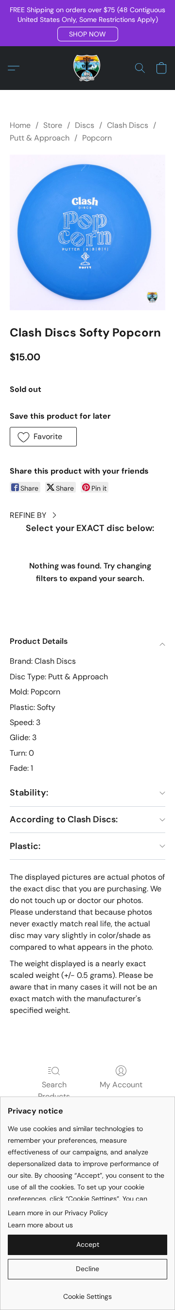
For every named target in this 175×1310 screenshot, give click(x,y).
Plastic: (25, 846)
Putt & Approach (40, 138)
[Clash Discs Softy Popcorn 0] (87, 232)
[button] (87, 34)
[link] (87, 1292)
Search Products (54, 1090)
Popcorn (97, 138)
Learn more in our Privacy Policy (58, 1212)
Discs (84, 125)
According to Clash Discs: (64, 819)
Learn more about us (40, 1225)
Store (52, 125)
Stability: (29, 792)
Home (20, 125)
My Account (121, 1085)
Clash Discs (127, 125)
